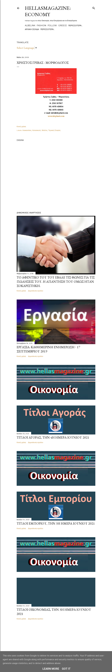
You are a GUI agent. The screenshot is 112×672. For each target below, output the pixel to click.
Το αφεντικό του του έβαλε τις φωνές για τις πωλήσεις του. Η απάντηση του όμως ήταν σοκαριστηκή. (56, 281)
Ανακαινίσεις (27, 130)
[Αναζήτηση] (93, 7)
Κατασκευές (36, 130)
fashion (41, 25)
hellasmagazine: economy (48, 11)
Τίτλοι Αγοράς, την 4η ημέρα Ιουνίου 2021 (53, 437)
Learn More (50, 668)
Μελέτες (45, 130)
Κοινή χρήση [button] (21, 126)
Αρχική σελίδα (32, 29)
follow (52, 25)
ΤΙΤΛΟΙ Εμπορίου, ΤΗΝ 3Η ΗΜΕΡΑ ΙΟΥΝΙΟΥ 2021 (56, 523)
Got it (66, 668)
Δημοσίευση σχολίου (35, 291)
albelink (30, 25)
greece (62, 25)
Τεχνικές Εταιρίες (54, 130)
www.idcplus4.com (56, 116)
